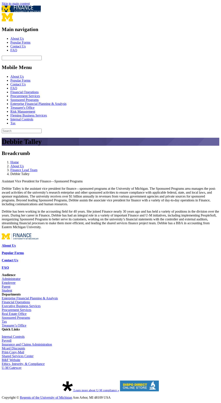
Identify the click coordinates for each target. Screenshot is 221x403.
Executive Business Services (21, 306)
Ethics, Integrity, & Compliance (23, 364)
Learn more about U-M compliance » (96, 390)
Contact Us (18, 46)
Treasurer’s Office (14, 325)
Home (14, 162)
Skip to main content (16, 3)
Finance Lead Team (23, 170)
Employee (9, 282)
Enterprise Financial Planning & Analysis (38, 104)
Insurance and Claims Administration (27, 344)
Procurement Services (25, 96)
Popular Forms (20, 42)
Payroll (6, 340)
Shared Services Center (17, 356)
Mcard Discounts (13, 348)
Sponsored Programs (24, 100)
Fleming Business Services (28, 115)
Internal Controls (21, 119)
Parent (6, 286)
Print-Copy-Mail (13, 352)
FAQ (13, 50)
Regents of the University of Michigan (46, 397)
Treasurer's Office (22, 107)
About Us (17, 38)
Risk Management (22, 111)
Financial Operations (24, 92)
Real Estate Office (14, 314)
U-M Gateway (12, 368)
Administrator (11, 279)
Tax (13, 123)
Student (7, 290)
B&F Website (11, 360)
